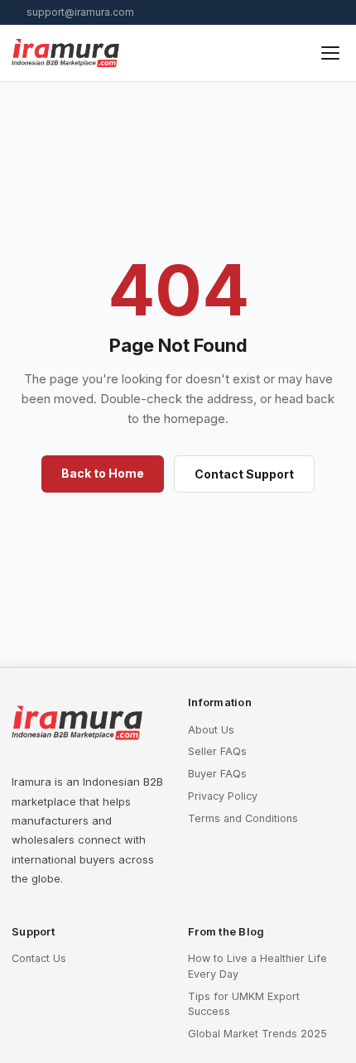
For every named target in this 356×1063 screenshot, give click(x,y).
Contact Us (39, 958)
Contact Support (244, 474)
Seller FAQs (217, 751)
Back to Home (102, 473)
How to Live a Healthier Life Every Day (257, 966)
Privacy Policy (222, 796)
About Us (211, 730)
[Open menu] (330, 53)
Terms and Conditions (243, 818)
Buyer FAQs (217, 773)
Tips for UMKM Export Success (244, 1004)
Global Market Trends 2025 (257, 1033)
